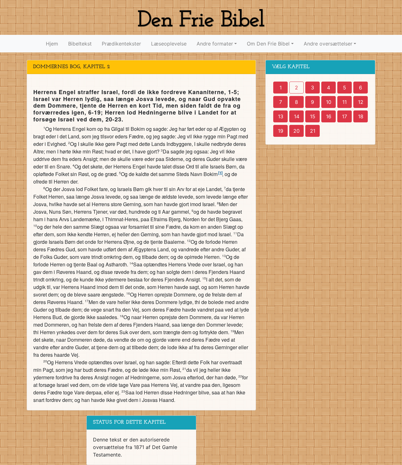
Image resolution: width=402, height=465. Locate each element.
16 (328, 116)
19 (280, 131)
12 (360, 102)
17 (344, 116)
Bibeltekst (80, 43)
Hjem (52, 43)
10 (328, 102)
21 (312, 131)
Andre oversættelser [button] (328, 43)
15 (312, 116)
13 (280, 116)
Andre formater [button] (215, 43)
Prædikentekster (121, 43)
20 (296, 131)
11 (344, 102)
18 (360, 116)
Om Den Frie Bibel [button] (268, 43)
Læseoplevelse (169, 43)
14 (296, 116)
